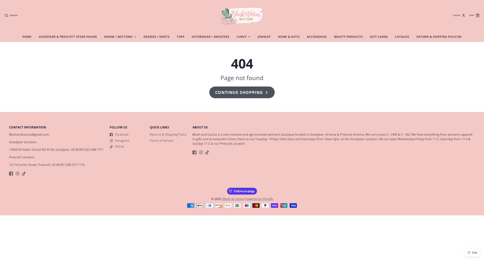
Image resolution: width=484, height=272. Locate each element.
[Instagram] (18, 174)
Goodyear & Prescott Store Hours (68, 37)
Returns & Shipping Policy (168, 134)
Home (27, 37)
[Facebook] (11, 174)
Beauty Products (348, 37)
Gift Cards (379, 37)
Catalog (402, 37)
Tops (181, 37)
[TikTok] (24, 174)
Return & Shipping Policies (439, 37)
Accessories (317, 37)
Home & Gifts (288, 37)
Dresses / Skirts (156, 37)
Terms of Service (161, 140)
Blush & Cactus (233, 199)
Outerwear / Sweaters (210, 37)
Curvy (242, 37)
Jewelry (264, 37)
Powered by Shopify (259, 199)
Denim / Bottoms (118, 37)
